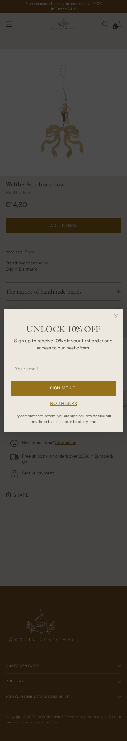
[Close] (116, 316)
